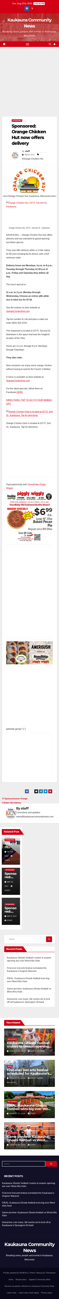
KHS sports (12, 1039)
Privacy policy (46, 1293)
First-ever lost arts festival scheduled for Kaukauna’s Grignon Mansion (28, 1073)
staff (27, 151)
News (10, 1066)
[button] (50, 44)
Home (11, 1279)
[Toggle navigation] (28, 44)
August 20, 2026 (17, 1145)
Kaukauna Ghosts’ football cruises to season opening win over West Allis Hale (28, 1046)
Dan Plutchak (37, 1051)
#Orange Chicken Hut (32, 159)
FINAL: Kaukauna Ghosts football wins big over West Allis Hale (29, 1108)
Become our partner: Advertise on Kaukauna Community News (29, 1286)
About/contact (21, 1279)
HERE (19, 392)
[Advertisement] (29, 85)
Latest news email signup (29, 1293)
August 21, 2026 (17, 1051)
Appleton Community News (39, 1279)
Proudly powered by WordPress (16, 1273)
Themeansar (50, 1273)
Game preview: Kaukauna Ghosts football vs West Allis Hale (27, 1140)
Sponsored (16, 120)
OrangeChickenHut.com (18, 311)
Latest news (11, 1293)
